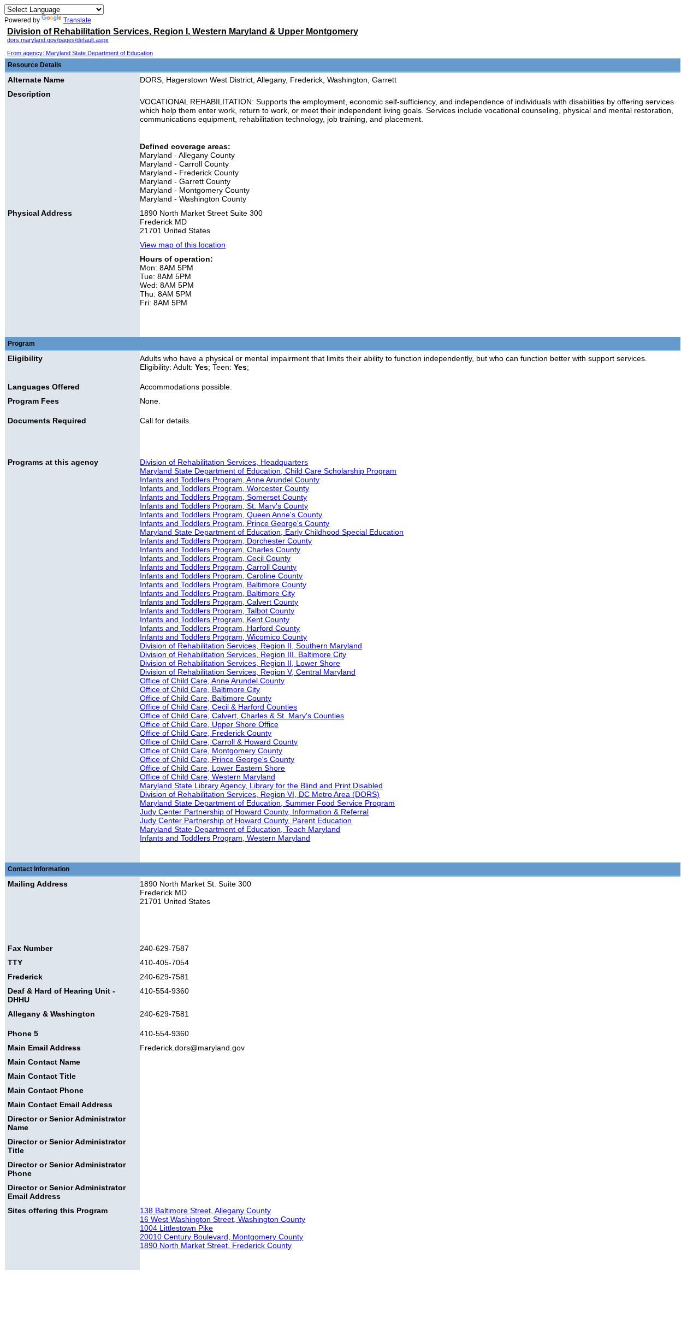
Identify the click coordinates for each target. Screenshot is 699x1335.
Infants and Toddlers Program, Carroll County (218, 567)
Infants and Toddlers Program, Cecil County (215, 558)
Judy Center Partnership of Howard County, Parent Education (246, 820)
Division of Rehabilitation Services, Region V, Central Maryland (248, 672)
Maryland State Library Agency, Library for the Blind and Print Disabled (261, 785)
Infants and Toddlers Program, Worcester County (224, 488)
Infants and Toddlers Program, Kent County (214, 619)
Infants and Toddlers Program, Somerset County (223, 497)
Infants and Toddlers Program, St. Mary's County (224, 505)
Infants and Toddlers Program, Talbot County (217, 610)
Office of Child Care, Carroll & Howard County (219, 741)
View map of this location (183, 244)
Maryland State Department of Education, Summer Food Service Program (267, 803)
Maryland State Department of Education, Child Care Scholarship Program (268, 470)
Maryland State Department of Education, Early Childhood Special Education (272, 532)
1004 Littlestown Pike (176, 1228)
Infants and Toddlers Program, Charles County (220, 549)
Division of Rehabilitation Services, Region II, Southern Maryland (251, 645)
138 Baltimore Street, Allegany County (205, 1210)
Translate (77, 20)
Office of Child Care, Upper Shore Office (209, 724)
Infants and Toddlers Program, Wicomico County (223, 637)
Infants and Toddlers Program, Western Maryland (225, 838)
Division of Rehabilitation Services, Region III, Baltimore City (243, 654)
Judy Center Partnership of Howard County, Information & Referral (254, 811)
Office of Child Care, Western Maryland (207, 776)
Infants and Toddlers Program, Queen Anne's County (231, 514)
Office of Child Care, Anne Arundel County (212, 680)
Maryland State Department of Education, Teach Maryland (240, 829)
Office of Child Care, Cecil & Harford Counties (218, 706)
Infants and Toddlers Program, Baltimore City (217, 593)
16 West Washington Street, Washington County (222, 1219)
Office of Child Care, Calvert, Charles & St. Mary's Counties (242, 715)
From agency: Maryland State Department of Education (80, 53)
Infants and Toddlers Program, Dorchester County (226, 540)
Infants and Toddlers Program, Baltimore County (223, 584)
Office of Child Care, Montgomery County (211, 750)
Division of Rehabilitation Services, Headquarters (224, 462)
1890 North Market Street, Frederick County (216, 1245)
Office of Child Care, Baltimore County (205, 698)
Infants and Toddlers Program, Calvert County (219, 602)
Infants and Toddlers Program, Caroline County (221, 575)
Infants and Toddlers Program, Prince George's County (234, 523)
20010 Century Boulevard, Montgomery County (221, 1236)
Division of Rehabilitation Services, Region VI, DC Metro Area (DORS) (260, 794)
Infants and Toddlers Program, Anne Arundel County (229, 479)
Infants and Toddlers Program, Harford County (220, 628)
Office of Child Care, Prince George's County (217, 759)
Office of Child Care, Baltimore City (200, 689)
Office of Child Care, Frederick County (205, 733)
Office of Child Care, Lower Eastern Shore (212, 768)
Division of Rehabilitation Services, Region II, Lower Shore (240, 663)
